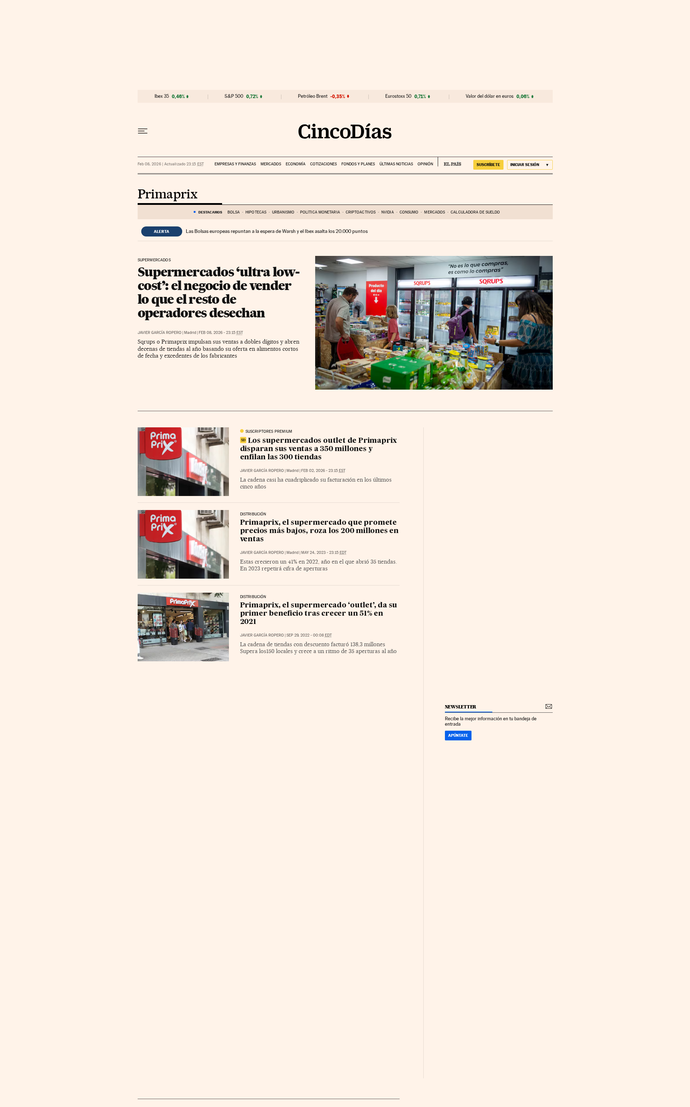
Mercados (271, 164)
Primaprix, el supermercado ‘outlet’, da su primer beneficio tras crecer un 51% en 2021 (318, 614)
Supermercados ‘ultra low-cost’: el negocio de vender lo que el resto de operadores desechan (219, 292)
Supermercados (154, 260)
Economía (295, 164)
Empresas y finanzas (235, 164)
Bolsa (233, 212)
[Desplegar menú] (143, 131)
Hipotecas (255, 212)
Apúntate (458, 735)
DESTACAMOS (210, 212)
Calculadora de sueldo (475, 212)
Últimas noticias (396, 164)
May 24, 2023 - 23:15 (323, 552)
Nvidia (387, 212)
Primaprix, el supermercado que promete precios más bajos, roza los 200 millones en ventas (319, 531)
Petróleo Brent (312, 96)
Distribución (253, 514)
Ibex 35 (162, 96)
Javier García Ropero (159, 332)
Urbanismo (283, 212)
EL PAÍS (449, 161)
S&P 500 (234, 96)
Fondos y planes (358, 164)
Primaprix (167, 195)
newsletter (461, 706)
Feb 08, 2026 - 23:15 (221, 332)
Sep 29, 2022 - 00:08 (309, 635)
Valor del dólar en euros (490, 96)
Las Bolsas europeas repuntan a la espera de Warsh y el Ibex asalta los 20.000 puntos (277, 231)
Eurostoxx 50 (398, 96)
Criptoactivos (361, 212)
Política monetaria (320, 212)
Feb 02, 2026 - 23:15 (323, 470)
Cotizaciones (323, 164)
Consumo (409, 212)
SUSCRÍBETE (488, 164)
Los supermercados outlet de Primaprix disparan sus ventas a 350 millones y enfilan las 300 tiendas (318, 449)
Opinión (425, 164)
